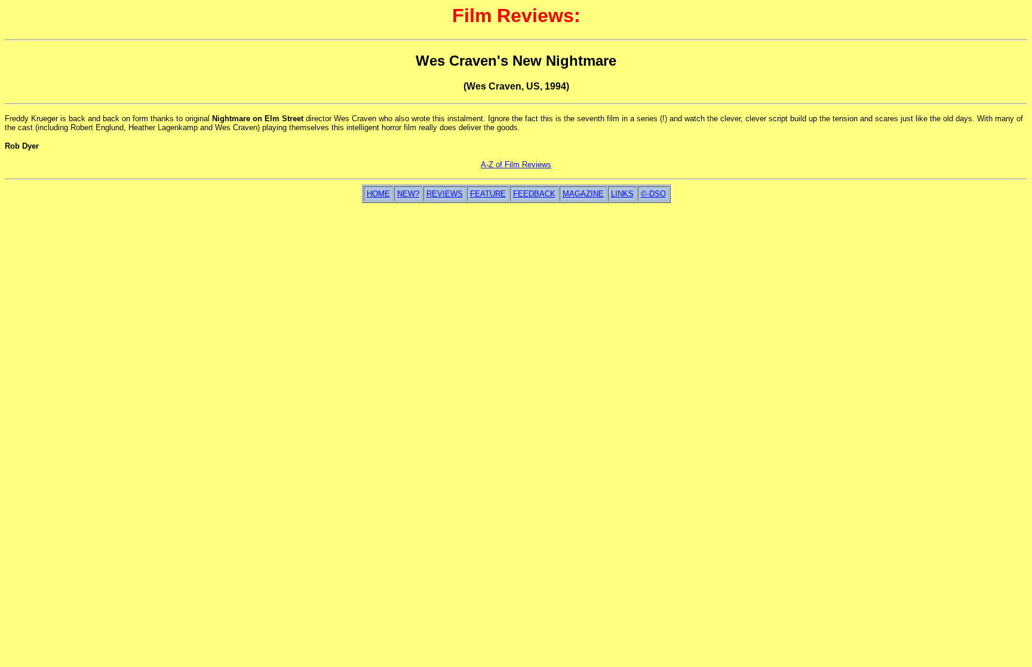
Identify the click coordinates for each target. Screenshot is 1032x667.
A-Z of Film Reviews (516, 164)
